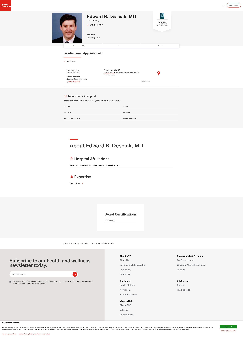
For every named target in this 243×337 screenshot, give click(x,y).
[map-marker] (158, 73)
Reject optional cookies (228, 330)
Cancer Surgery (75, 183)
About (160, 46)
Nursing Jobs (183, 289)
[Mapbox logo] (145, 81)
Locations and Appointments (82, 46)
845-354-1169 (96, 25)
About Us (124, 260)
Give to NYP (125, 305)
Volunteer (124, 309)
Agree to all (228, 327)
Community (125, 269)
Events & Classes (128, 294)
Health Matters (127, 285)
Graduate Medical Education (191, 264)
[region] (158, 76)
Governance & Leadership (132, 264)
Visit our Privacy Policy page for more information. (34, 334)
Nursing (181, 269)
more (98, 38)
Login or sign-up (109, 73)
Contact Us (125, 274)
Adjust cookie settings (9, 334)
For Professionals (185, 260)
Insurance (121, 46)
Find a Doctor (234, 5)
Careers (181, 285)
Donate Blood (126, 314)
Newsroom (125, 289)
